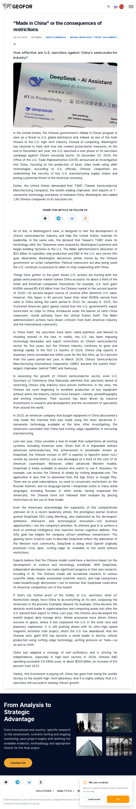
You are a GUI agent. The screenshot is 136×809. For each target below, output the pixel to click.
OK (118, 799)
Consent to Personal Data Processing (21, 803)
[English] (121, 6)
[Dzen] (45, 218)
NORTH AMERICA (56, 37)
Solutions (43, 790)
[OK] (85, 218)
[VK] (72, 218)
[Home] (17, 6)
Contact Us (18, 762)
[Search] (108, 6)
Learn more (94, 799)
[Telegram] (59, 218)
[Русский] (116, 7)
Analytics (64, 790)
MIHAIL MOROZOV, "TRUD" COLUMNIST (93, 37)
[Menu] (131, 6)
